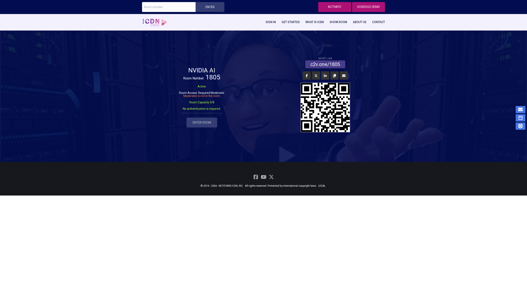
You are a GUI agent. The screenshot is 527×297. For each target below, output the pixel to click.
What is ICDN (314, 22)
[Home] (156, 22)
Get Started (291, 22)
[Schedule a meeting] (521, 117)
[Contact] (521, 109)
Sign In (271, 22)
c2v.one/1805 (325, 63)
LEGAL (321, 185)
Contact (378, 22)
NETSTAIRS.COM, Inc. (231, 185)
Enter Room (202, 122)
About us (359, 22)
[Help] (521, 126)
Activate (334, 6)
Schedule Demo (368, 6)
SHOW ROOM (338, 22)
